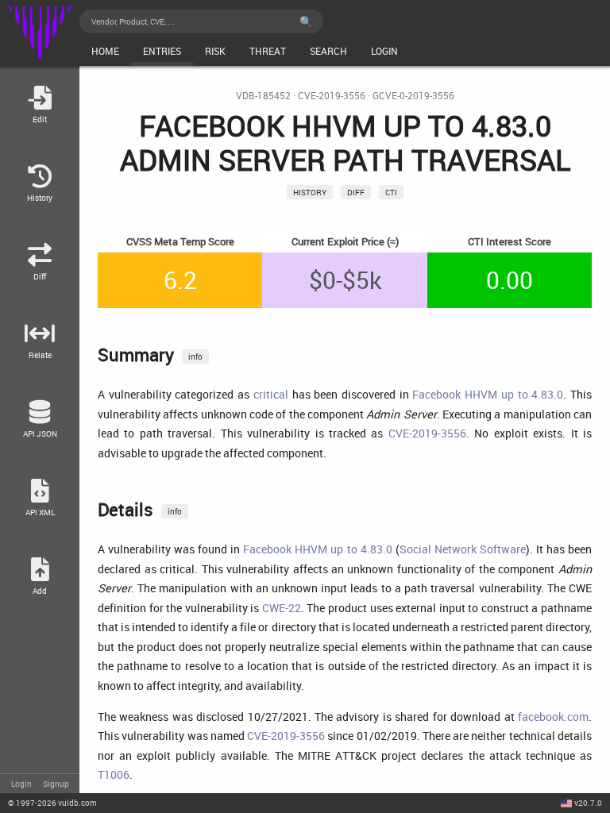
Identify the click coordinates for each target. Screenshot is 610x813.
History (309, 192)
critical (270, 394)
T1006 (113, 774)
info (195, 356)
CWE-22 (281, 607)
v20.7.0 (588, 802)
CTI (391, 192)
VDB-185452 (263, 95)
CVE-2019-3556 (331, 95)
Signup (56, 783)
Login (21, 783)
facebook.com (553, 716)
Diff (356, 192)
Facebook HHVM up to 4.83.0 (487, 394)
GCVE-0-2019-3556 (413, 95)
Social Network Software (463, 549)
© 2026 (52, 802)
